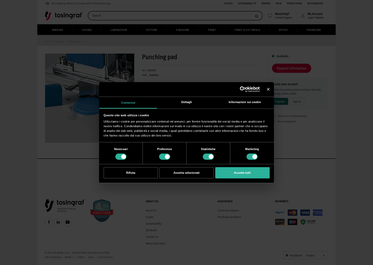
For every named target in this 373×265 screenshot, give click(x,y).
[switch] (164, 157)
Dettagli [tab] (186, 101)
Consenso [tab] (128, 102)
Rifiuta (130, 172)
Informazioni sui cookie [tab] (245, 101)
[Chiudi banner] (268, 89)
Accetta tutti (242, 172)
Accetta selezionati (186, 172)
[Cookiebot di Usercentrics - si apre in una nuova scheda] (243, 89)
